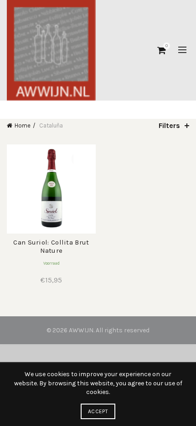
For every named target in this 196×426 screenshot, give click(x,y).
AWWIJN (81, 330)
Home (23, 125)
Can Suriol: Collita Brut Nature (51, 246)
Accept (98, 411)
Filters (169, 125)
